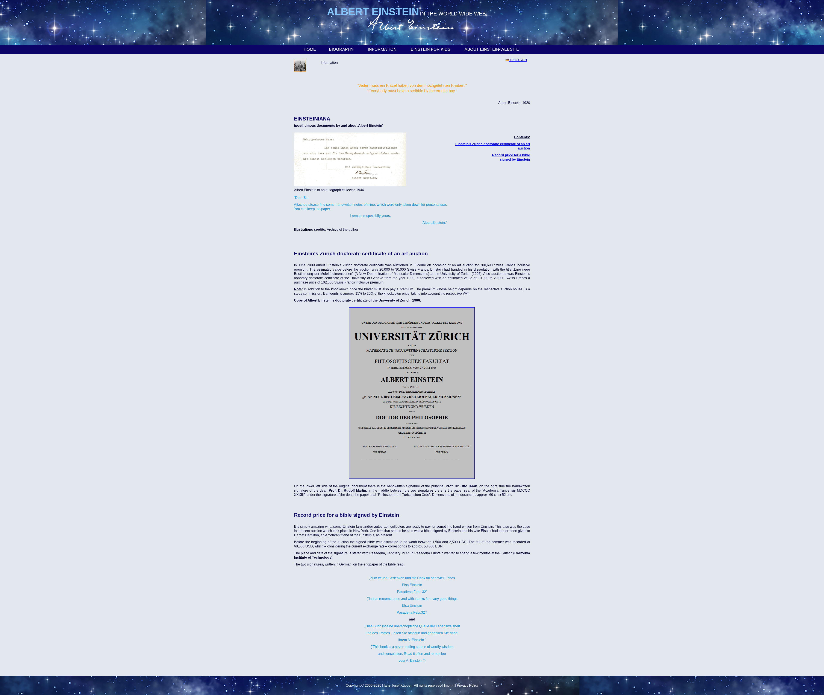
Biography (341, 49)
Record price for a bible (511, 155)
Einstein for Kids (430, 49)
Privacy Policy (468, 685)
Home (310, 49)
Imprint (449, 685)
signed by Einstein (515, 159)
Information (382, 49)
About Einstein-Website (492, 49)
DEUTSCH (518, 60)
